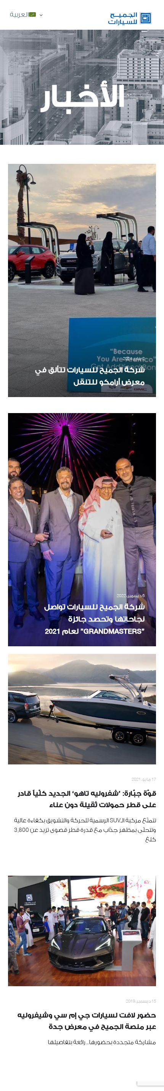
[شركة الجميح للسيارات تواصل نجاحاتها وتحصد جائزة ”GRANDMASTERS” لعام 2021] (82, 529)
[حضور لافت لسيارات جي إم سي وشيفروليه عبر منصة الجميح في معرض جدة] (82, 931)
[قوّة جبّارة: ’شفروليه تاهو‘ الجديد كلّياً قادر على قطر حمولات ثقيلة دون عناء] (82, 709)
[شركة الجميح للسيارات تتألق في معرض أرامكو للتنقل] (82, 280)
